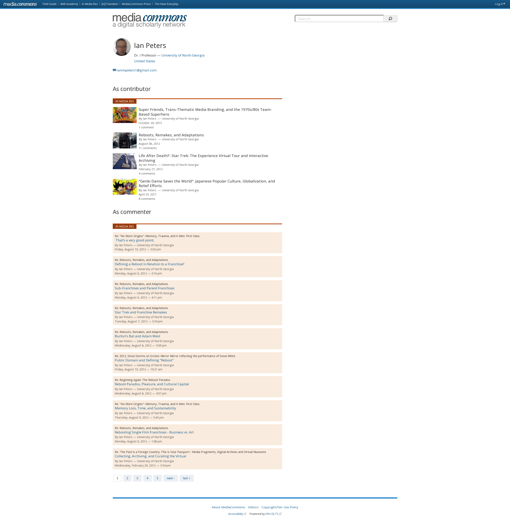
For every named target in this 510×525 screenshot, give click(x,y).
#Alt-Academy (69, 4)
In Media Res (90, 4)
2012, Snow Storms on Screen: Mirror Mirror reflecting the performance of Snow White (177, 356)
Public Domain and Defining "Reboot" (144, 360)
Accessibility (235, 514)
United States (144, 61)
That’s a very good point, (134, 240)
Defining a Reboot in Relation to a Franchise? (149, 264)
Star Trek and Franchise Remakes (141, 312)
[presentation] (125, 115)
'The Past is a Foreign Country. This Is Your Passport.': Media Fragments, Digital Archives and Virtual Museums (193, 452)
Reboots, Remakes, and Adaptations (171, 135)
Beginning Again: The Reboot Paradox (145, 380)
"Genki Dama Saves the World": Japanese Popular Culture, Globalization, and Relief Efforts (207, 183)
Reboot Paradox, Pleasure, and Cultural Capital (152, 384)
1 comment (146, 127)
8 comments (147, 199)
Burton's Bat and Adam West (137, 336)
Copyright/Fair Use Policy (280, 507)
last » (186, 478)
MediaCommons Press (136, 4)
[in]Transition (110, 4)
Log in (499, 4)
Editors (253, 507)
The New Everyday (166, 4)
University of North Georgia (183, 55)
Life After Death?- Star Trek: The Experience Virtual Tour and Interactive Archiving (203, 158)
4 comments (147, 173)
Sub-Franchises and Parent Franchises (145, 288)
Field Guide (50, 4)
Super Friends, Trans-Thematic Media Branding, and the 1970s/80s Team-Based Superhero (205, 111)
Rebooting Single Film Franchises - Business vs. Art (154, 432)
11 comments (148, 148)
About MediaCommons (228, 507)
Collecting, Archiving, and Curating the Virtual (150, 456)
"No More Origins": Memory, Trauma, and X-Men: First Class (160, 236)
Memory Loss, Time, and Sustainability (145, 408)
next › (171, 478)
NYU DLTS (272, 514)
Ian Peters (149, 118)
